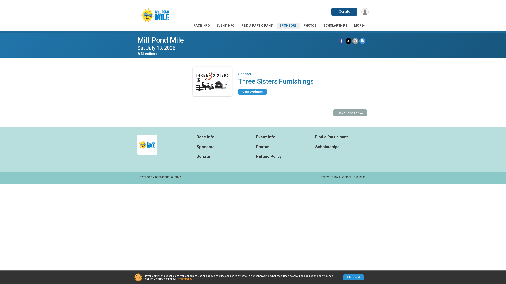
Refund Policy (269, 156)
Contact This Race (353, 177)
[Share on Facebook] (341, 41)
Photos (310, 25)
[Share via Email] (355, 41)
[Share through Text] (362, 41)
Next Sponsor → (350, 113)
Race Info (202, 25)
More (358, 25)
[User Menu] (365, 11)
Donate (344, 11)
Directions (149, 54)
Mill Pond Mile (160, 40)
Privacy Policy (328, 177)
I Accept (353, 277)
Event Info (226, 25)
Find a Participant (257, 25)
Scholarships (335, 25)
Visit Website (252, 92)
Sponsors (288, 25)
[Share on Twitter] (348, 41)
